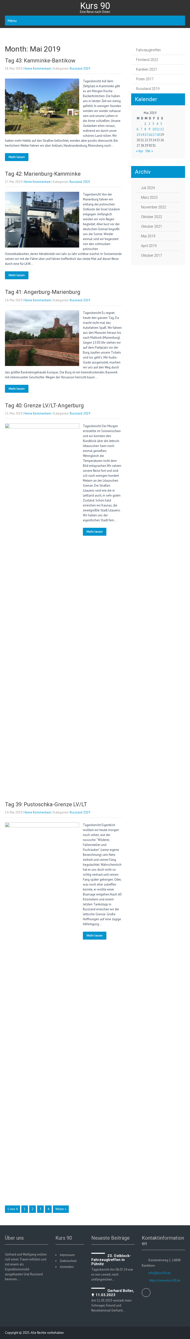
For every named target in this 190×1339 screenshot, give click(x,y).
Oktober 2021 (151, 226)
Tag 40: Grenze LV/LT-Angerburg (44, 405)
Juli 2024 (148, 188)
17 (154, 135)
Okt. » (149, 151)
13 (138, 135)
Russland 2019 (80, 68)
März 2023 (149, 197)
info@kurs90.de (159, 1273)
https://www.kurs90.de (164, 1280)
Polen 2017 (145, 79)
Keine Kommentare (37, 68)
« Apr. (139, 151)
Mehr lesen (17, 157)
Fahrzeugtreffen (148, 50)
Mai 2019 (148, 236)
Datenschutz (68, 1261)
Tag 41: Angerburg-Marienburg (42, 292)
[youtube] (146, 1292)
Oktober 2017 (151, 255)
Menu (12, 20)
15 (146, 135)
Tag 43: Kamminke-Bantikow (40, 60)
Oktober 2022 (151, 217)
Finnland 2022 (147, 60)
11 (158, 129)
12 (162, 129)
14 (142, 135)
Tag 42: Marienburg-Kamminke (43, 174)
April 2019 (149, 246)
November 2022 (153, 207)
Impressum (67, 1255)
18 (158, 135)
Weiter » (60, 1209)
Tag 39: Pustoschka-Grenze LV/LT (46, 804)
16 (150, 135)
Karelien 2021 (146, 69)
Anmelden (67, 1267)
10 (154, 129)
